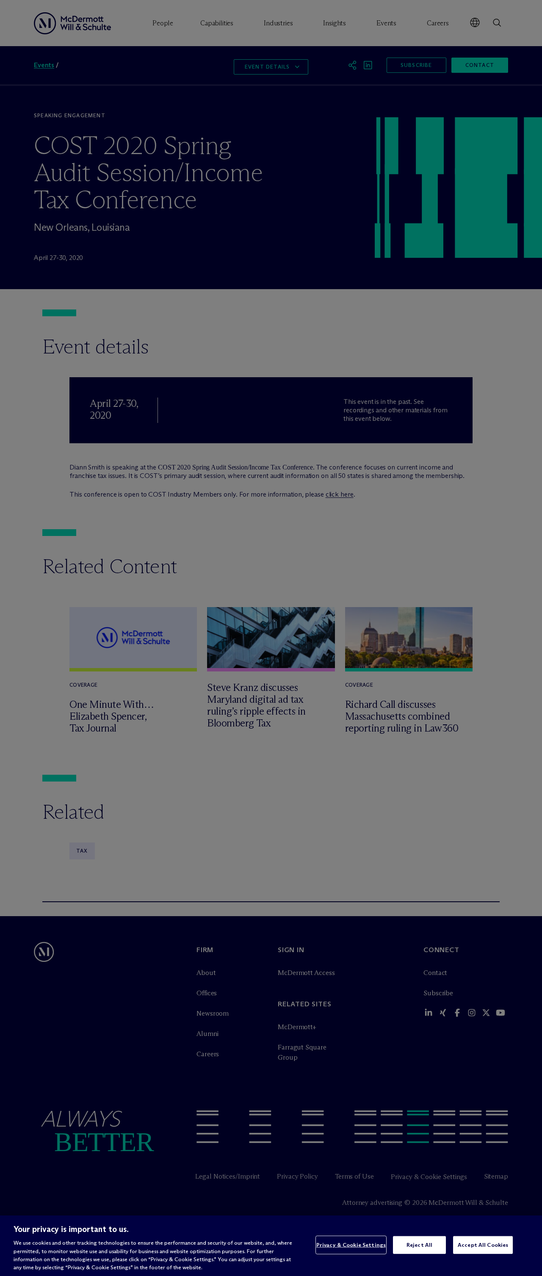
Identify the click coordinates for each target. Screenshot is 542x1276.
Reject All (419, 1244)
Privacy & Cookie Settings (351, 1244)
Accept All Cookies (483, 1244)
